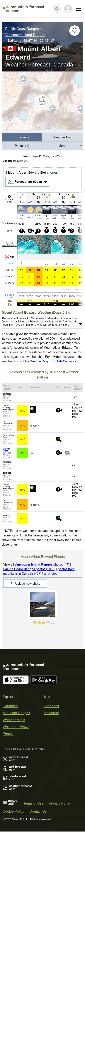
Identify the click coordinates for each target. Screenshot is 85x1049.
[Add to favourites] (74, 30)
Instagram (51, 712)
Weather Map (62, 137)
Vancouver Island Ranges (25, 35)
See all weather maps (9, 244)
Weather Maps (14, 719)
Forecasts (22, 137)
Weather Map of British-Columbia (53, 361)
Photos (8, 733)
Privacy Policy (60, 803)
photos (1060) (29, 569)
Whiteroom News (16, 726)
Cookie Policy (13, 811)
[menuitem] (22, 137)
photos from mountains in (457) (39, 571)
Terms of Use (33, 803)
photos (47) (42, 564)
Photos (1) (22, 145)
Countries (10, 705)
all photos (50, 573)
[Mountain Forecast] (23, 8)
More (62, 145)
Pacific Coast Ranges (22, 29)
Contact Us (38, 811)
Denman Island (6, 450)
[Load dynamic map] (42, 100)
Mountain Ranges (16, 712)
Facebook (51, 705)
